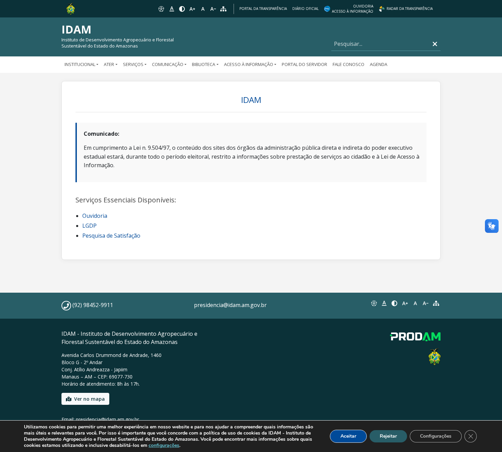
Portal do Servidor (304, 64)
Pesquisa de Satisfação (111, 235)
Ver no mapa (89, 399)
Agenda (378, 64)
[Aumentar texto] (192, 9)
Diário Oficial (305, 8)
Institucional (80, 64)
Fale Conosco (348, 64)
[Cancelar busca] (435, 44)
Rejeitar (388, 436)
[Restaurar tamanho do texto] (202, 9)
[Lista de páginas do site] (436, 303)
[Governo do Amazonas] (71, 8)
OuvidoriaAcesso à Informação (352, 9)
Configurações (435, 436)
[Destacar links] (171, 9)
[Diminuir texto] (213, 9)
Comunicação (167, 64)
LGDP (89, 225)
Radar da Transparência (410, 8)
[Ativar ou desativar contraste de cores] (182, 9)
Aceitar (348, 436)
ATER (109, 64)
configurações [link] (164, 445)
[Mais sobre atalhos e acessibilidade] (373, 303)
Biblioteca (203, 64)
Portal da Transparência (263, 8)
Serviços (133, 64)
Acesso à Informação (248, 64)
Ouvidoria (94, 216)
